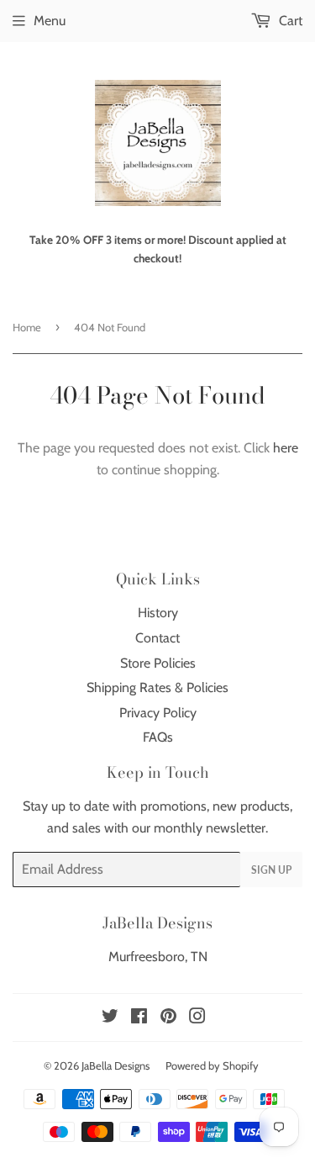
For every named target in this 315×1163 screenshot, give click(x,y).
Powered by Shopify (212, 1065)
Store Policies (158, 663)
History (158, 613)
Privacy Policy (158, 713)
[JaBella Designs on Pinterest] (168, 1018)
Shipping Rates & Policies (157, 687)
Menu (50, 21)
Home (27, 327)
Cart (289, 21)
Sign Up (271, 870)
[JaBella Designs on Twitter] (110, 1018)
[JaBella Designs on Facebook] (139, 1018)
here (285, 448)
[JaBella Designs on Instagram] (197, 1018)
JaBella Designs (115, 1065)
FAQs (158, 737)
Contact (157, 638)
